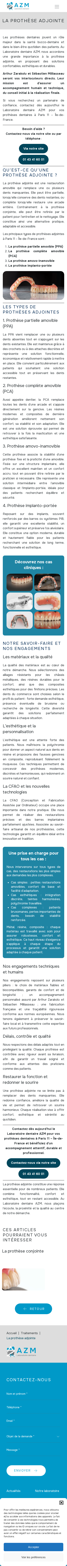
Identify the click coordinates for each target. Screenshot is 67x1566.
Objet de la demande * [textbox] (20, 1436)
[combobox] (33, 1436)
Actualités (13, 1491)
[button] (61, 1503)
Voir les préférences (33, 1557)
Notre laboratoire (47, 1491)
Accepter (33, 1547)
